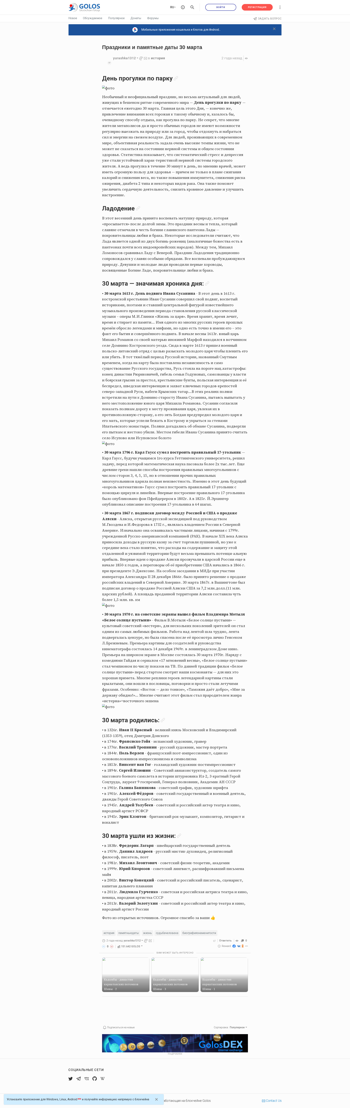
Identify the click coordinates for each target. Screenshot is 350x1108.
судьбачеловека (167, 933)
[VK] (238, 946)
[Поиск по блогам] (192, 7)
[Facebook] (234, 946)
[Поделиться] (214, 940)
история (158, 58)
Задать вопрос (270, 18)
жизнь (147, 933)
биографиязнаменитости (199, 933)
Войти (220, 7)
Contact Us (273, 1101)
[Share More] (246, 946)
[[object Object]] (237, 940)
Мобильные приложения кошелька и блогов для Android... (181, 29)
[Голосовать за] (103, 946)
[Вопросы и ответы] (183, 7)
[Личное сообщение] (145, 58)
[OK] (243, 946)
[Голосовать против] (111, 946)
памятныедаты (128, 933)
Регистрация (257, 7)
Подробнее (175, 1054)
